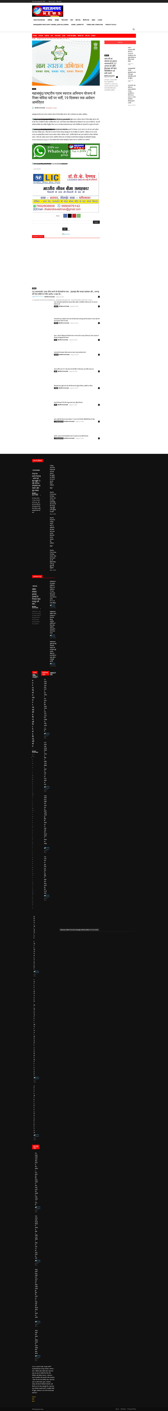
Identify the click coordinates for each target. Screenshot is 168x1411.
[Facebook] (124, 1)
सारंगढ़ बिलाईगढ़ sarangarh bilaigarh (35, 676)
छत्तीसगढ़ (34, 288)
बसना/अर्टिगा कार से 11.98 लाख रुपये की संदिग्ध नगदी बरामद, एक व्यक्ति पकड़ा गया (74, 369)
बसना (55, 340)
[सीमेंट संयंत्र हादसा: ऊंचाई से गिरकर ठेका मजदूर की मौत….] (36, 583)
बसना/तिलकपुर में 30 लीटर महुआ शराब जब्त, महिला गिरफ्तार (68, 402)
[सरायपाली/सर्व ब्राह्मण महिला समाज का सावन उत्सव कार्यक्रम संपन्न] (42, 358)
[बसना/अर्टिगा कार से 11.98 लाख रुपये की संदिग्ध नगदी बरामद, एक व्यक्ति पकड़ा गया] (42, 375)
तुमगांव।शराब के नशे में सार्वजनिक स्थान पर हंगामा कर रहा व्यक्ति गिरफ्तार (71, 436)
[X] (129, 1)
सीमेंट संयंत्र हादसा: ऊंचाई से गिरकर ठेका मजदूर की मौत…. (36, 596)
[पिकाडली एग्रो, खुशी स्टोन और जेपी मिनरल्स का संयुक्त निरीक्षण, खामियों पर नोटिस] (42, 392)
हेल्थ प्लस (106, 55)
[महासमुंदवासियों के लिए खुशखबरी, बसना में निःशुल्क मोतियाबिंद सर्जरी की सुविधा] (124, 68)
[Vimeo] (132, 1)
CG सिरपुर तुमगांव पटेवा (59, 421)
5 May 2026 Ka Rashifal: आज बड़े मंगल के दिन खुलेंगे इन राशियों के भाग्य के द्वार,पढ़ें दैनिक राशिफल (52, 475)
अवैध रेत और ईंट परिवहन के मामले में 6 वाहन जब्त (34, 1109)
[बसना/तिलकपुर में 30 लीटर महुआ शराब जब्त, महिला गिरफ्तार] (42, 408)
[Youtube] (135, 1)
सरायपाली (56, 354)
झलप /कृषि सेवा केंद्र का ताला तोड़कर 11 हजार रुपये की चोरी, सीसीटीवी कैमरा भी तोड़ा (74, 419)
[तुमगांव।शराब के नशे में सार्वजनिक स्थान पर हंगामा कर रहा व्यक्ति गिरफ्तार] (42, 442)
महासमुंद (33, 38)
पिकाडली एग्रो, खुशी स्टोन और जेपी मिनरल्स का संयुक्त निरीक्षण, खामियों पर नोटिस (73, 385)
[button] (133, 29)
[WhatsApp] (79, 216)
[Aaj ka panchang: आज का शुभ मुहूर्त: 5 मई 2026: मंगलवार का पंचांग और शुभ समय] (36, 468)
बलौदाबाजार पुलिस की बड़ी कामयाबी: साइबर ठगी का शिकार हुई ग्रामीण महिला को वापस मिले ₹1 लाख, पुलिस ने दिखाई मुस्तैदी (53, 651)
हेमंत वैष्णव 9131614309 (40, 108)
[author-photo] (38, 296)
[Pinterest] (74, 216)
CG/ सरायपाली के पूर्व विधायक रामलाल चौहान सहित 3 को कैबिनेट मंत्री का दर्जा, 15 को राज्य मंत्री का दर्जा (36, 1237)
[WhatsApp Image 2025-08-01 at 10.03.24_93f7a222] (66, 151)
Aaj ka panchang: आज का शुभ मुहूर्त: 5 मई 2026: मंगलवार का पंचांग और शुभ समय (36, 482)
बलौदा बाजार (35, 586)
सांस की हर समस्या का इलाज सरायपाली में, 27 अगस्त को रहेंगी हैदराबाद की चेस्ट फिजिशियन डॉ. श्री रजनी (110, 66)
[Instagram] (127, 1)
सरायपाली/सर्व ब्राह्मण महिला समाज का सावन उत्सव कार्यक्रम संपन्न (70, 352)
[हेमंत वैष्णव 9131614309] (33, 108)
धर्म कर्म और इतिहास (36, 470)
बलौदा (56, 371)
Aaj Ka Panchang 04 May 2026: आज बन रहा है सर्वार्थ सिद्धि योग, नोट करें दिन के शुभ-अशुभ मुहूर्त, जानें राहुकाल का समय (53, 501)
